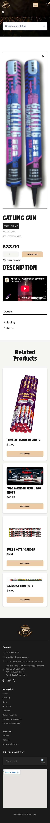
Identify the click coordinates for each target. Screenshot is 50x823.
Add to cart (32, 254)
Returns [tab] (9, 328)
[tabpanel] (25, 317)
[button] (35, 5)
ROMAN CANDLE (11, 226)
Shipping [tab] (9, 322)
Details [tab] (8, 311)
